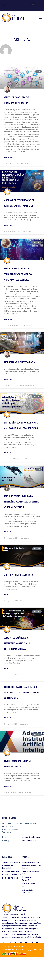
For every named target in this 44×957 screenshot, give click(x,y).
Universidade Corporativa (27, 891)
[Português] (3, 954)
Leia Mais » (8, 157)
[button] (33, 4)
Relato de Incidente (10, 878)
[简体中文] (21, 954)
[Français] (9, 954)
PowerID (25, 880)
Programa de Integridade (7, 867)
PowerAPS (26, 877)
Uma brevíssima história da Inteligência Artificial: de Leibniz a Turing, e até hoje (21, 501)
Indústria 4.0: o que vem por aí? (20, 362)
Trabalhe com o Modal (11, 862)
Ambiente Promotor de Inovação (31, 867)
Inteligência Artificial (30, 862)
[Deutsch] (12, 954)
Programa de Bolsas (10, 871)
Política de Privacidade (11, 875)
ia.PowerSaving (28, 883)
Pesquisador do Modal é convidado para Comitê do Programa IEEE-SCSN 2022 (18, 274)
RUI (23, 887)
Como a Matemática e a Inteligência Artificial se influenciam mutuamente (18, 643)
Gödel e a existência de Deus (18, 574)
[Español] (18, 954)
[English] (6, 954)
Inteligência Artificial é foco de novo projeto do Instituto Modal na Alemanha (21, 692)
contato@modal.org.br (31, 837)
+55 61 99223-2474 (30, 841)
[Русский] (24, 954)
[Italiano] (15, 954)
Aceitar (28, 950)
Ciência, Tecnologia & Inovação (30, 872)
